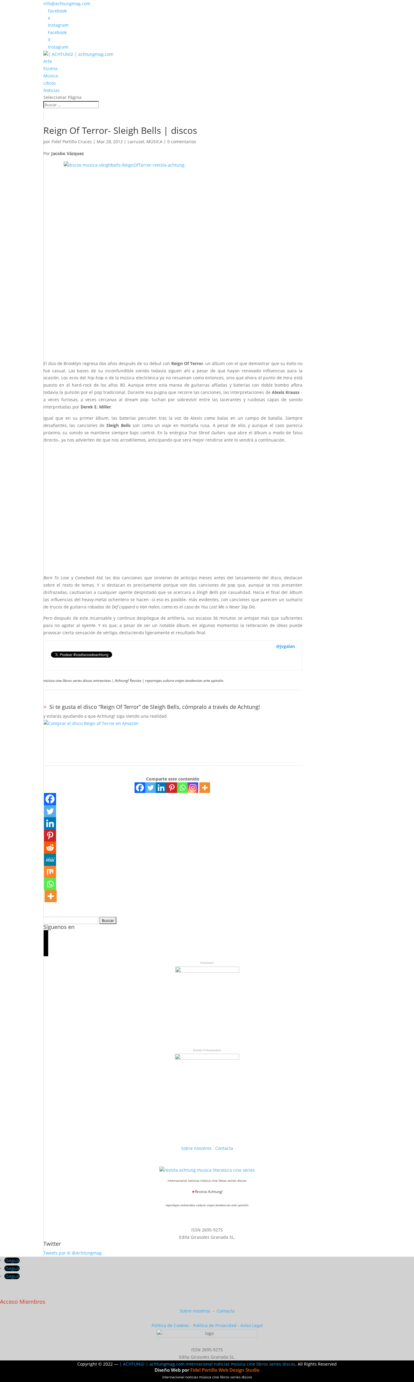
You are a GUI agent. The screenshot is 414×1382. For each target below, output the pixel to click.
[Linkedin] (161, 787)
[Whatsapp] (182, 787)
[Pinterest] (171, 787)
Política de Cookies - (172, 1325)
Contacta (224, 1148)
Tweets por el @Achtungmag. (73, 1253)
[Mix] (50, 872)
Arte (47, 61)
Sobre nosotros (197, 1148)
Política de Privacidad (214, 1325)
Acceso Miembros (22, 1301)
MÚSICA (154, 141)
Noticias (51, 90)
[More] (204, 787)
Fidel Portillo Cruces (72, 141)
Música (50, 76)
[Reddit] (50, 848)
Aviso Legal (251, 1325)
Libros (49, 83)
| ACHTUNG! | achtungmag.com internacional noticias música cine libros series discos (207, 1364)
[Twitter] (150, 787)
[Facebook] (140, 787)
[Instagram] (193, 787)
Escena (50, 68)
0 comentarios (181, 141)
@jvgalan (285, 646)
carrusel (136, 141)
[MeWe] (50, 860)
